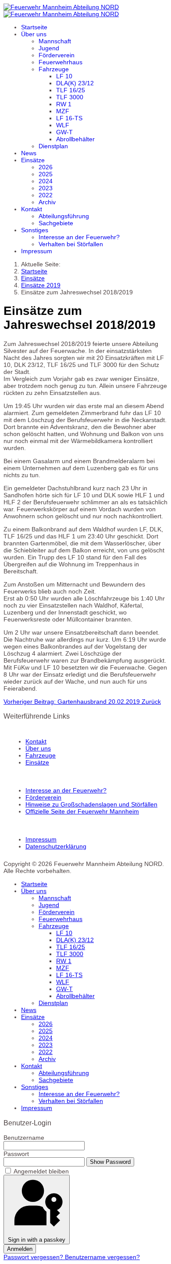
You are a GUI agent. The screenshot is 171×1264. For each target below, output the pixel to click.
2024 (46, 181)
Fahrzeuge (54, 69)
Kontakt (31, 209)
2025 (46, 174)
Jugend (49, 48)
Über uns (33, 34)
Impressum (36, 251)
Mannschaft (55, 41)
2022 (46, 195)
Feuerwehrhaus (60, 62)
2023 (46, 188)
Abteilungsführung (64, 216)
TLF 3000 (69, 97)
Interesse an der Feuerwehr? (79, 237)
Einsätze (33, 160)
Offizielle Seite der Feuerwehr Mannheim (82, 811)
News (28, 153)
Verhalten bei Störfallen (71, 244)
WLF (62, 125)
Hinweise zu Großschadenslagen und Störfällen (91, 804)
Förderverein (57, 55)
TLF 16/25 (70, 90)
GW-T (64, 132)
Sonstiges (34, 230)
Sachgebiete (56, 223)
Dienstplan (53, 146)
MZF (62, 111)
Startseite (34, 27)
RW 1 (63, 104)
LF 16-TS (69, 118)
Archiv (47, 202)
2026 (46, 167)
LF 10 (64, 76)
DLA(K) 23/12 (75, 83)
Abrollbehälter (75, 139)
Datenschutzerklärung (55, 846)
